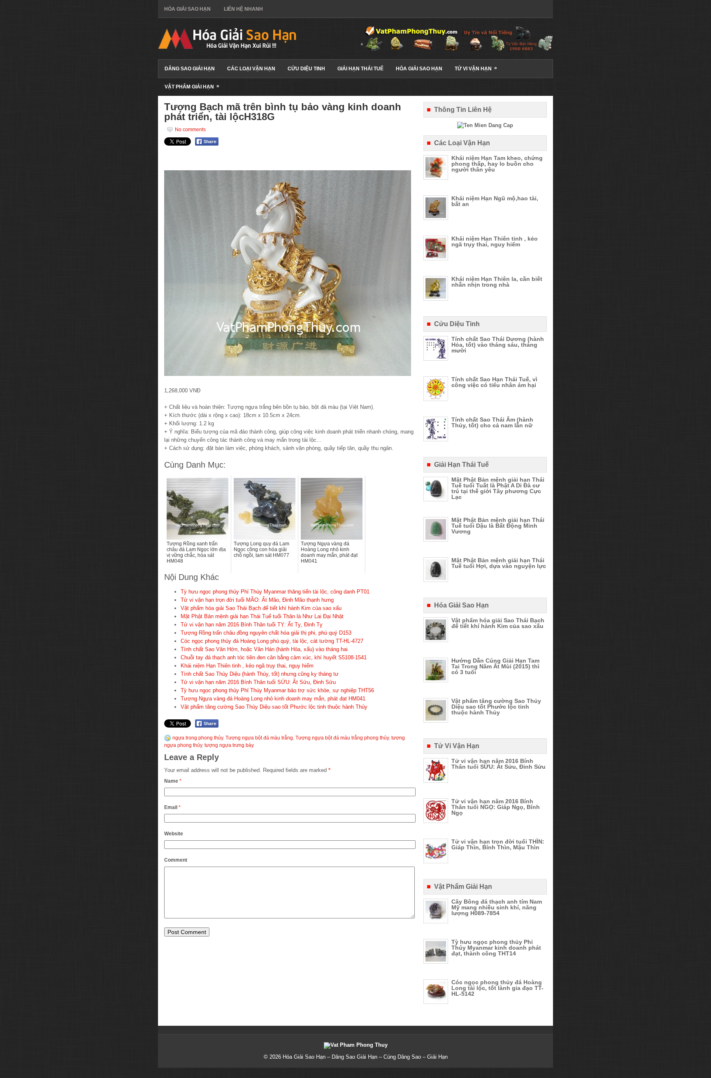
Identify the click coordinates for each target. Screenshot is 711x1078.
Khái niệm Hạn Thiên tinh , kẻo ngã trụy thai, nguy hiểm (247, 666)
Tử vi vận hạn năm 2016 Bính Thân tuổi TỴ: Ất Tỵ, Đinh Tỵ (252, 624)
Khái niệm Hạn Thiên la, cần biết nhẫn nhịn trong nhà (496, 282)
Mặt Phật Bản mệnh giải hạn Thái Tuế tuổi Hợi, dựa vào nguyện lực (498, 563)
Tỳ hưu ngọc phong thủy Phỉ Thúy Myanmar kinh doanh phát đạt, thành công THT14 (496, 948)
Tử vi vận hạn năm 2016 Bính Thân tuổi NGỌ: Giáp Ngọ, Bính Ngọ (495, 807)
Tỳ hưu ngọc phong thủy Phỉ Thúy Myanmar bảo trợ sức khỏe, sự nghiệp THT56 (277, 690)
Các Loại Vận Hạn (251, 69)
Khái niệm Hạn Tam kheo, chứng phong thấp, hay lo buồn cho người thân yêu (497, 164)
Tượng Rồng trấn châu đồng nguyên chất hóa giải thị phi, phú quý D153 (266, 633)
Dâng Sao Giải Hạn (190, 69)
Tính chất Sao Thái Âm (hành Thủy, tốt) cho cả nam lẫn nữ (492, 422)
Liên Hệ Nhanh (243, 9)
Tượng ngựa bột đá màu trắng (259, 738)
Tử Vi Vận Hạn (476, 68)
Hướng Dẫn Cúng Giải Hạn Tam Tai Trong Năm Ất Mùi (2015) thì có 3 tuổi (495, 666)
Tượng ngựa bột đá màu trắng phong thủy (342, 738)
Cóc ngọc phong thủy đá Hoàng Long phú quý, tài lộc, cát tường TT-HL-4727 (272, 641)
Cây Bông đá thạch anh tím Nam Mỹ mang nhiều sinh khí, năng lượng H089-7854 (496, 907)
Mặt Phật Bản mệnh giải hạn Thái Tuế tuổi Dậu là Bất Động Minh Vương (497, 526)
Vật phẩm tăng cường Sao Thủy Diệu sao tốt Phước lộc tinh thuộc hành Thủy (274, 707)
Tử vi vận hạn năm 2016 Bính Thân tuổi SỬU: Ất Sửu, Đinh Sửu (258, 682)
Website (173, 834)
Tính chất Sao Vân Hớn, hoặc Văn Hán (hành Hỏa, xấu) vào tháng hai (264, 649)
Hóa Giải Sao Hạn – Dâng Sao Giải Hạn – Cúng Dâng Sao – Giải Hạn (365, 1057)
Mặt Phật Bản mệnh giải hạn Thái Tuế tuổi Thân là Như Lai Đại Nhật (262, 616)
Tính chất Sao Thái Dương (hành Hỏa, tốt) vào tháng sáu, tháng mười (497, 345)
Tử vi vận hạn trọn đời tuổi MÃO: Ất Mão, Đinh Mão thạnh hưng (257, 600)
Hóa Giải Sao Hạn (187, 9)
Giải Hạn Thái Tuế (360, 69)
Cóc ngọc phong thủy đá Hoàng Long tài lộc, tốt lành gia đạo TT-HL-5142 (497, 988)
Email (172, 807)
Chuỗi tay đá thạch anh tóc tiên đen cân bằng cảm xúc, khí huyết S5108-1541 (274, 657)
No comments (190, 129)
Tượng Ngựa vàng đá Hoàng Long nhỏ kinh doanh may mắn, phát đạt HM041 (273, 698)
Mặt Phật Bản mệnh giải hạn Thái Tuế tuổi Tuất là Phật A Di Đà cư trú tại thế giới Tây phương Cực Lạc (497, 488)
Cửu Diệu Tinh (306, 69)
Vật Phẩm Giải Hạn (192, 86)
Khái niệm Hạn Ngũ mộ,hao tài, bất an (494, 201)
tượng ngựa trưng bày (229, 745)
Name (172, 781)
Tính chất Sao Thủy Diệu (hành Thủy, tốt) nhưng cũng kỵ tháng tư (260, 674)
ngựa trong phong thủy (197, 738)
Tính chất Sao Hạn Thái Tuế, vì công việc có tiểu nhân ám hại (494, 382)
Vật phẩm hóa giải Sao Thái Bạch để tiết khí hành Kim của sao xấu (261, 608)
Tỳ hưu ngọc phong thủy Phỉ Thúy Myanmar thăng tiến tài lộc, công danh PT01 (275, 592)
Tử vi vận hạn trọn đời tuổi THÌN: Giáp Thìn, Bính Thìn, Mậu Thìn (497, 844)
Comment (175, 860)
